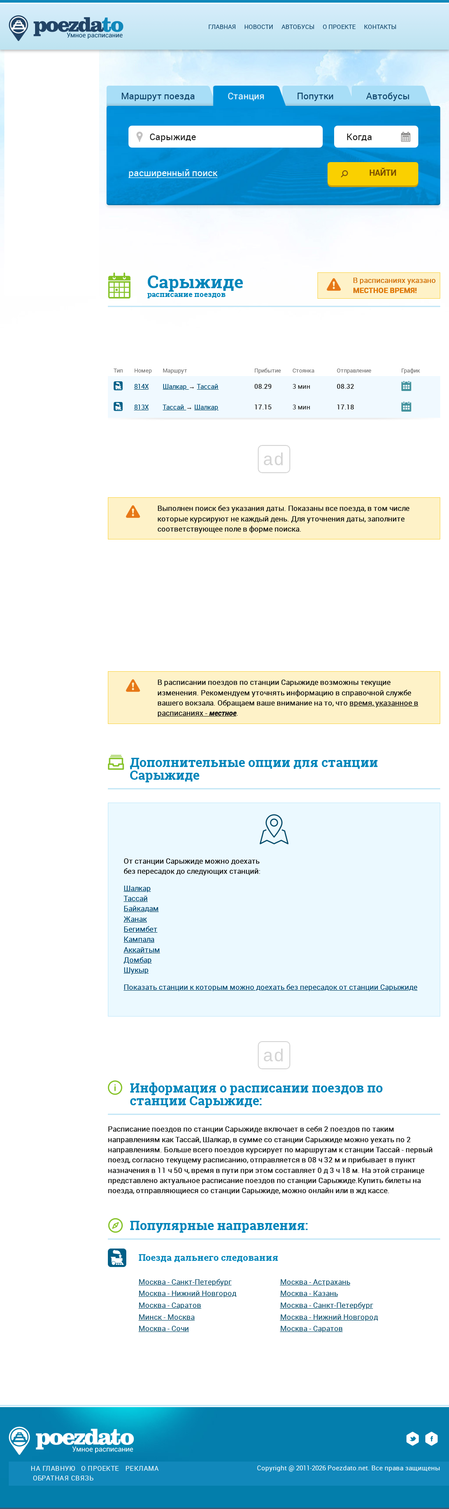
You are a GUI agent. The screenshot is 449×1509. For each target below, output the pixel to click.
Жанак (135, 919)
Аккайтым (142, 949)
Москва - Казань (309, 1293)
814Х (141, 386)
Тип (118, 370)
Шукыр (136, 970)
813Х (141, 406)
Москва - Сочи (164, 1328)
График (410, 370)
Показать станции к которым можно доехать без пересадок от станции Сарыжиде (270, 987)
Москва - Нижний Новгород (187, 1293)
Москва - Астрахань (315, 1282)
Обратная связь (63, 1478)
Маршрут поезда (158, 96)
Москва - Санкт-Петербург (185, 1282)
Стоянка (303, 370)
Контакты (380, 26)
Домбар (138, 960)
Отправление (354, 370)
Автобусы (388, 96)
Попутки (315, 96)
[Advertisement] (274, 238)
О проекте (339, 26)
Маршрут (175, 370)
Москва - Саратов (170, 1305)
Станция (246, 96)
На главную (53, 1468)
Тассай (207, 386)
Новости (258, 26)
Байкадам (141, 908)
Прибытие (267, 370)
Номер (143, 370)
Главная (222, 26)
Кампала (139, 939)
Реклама (142, 1468)
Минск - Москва (167, 1317)
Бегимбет (140, 929)
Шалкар (176, 386)
